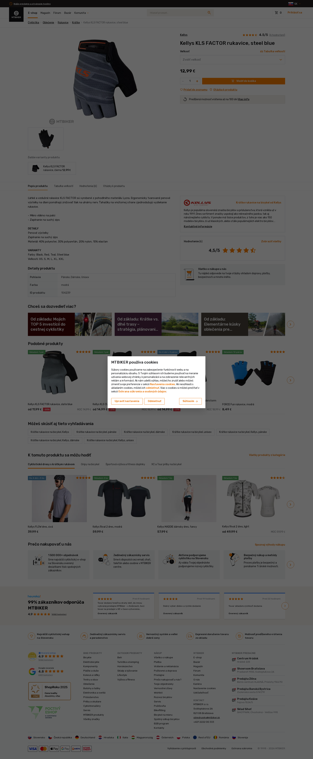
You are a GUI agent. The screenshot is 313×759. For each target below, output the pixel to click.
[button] (152, 387)
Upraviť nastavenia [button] (127, 401)
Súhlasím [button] (190, 401)
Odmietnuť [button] (154, 401)
